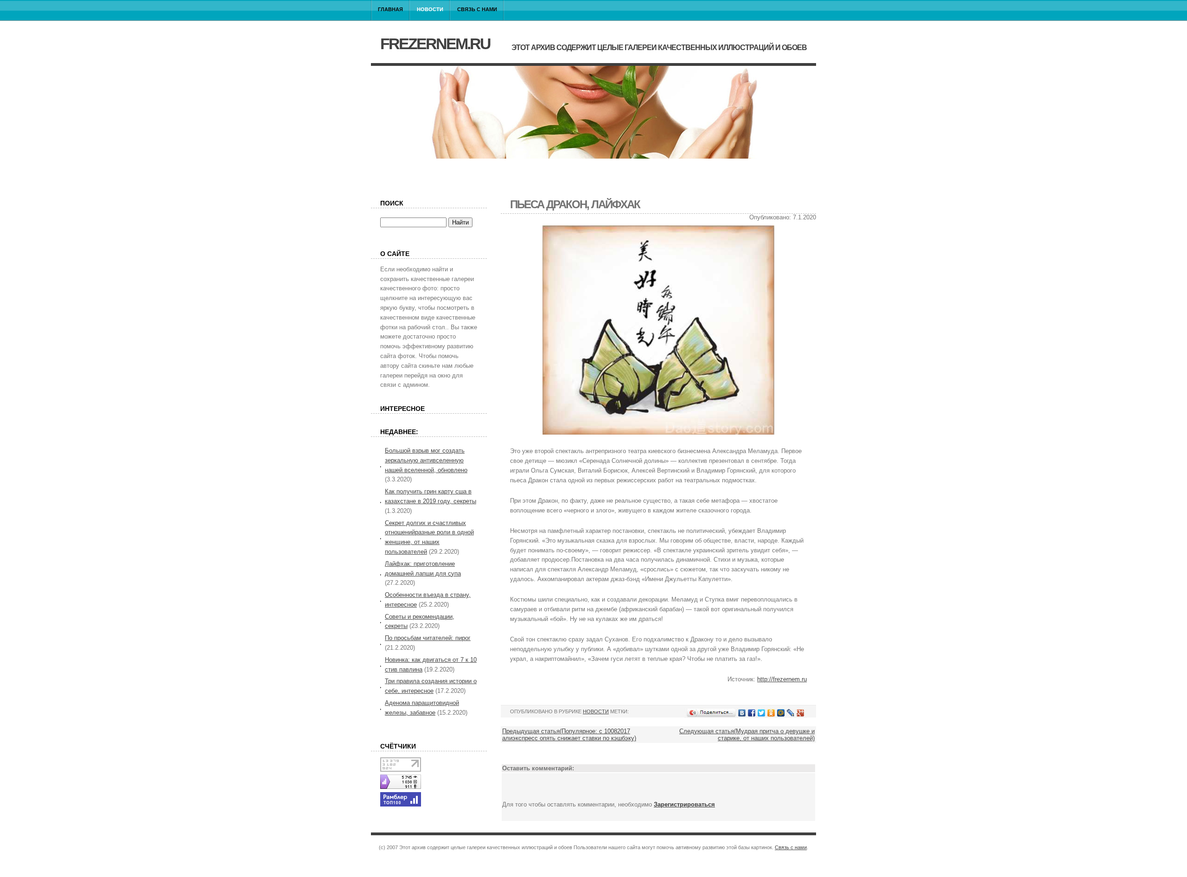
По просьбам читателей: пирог (428, 637)
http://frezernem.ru (782, 679)
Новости (430, 9)
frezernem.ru (435, 43)
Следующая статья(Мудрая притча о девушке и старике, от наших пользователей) (747, 735)
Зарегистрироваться (684, 804)
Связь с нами (477, 9)
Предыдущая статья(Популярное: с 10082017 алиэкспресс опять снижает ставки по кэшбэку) (569, 735)
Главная (390, 9)
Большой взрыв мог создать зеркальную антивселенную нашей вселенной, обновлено (426, 460)
